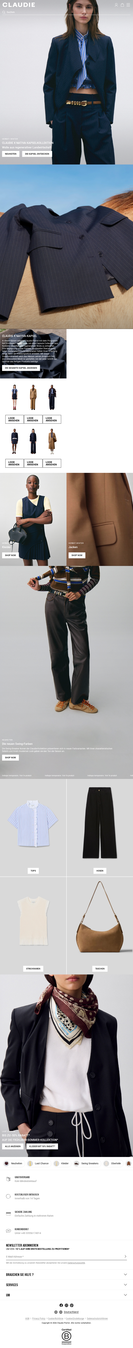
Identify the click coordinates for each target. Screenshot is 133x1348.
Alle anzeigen (13, 1146)
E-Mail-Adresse (14, 1256)
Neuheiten (10, 154)
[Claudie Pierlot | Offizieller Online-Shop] (18, 4)
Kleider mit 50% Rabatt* (42, 1146)
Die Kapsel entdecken (37, 154)
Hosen (99, 871)
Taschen (100, 969)
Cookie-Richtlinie (55, 1318)
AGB (27, 1318)
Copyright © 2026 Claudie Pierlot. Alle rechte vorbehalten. (66, 1323)
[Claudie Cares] (66, 1336)
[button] (116, 4)
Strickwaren (33, 969)
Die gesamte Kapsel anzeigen (21, 368)
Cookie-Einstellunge (75, 1318)
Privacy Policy (38, 1318)
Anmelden (125, 1256)
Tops (33, 871)
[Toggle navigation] (128, 5)
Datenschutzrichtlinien (97, 1318)
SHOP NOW (10, 555)
